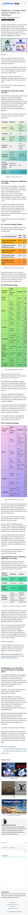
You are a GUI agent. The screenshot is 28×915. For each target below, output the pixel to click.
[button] (24, 3)
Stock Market (10, 19)
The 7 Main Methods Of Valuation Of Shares (15, 749)
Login (25, 842)
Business (4, 19)
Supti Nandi (3, 17)
